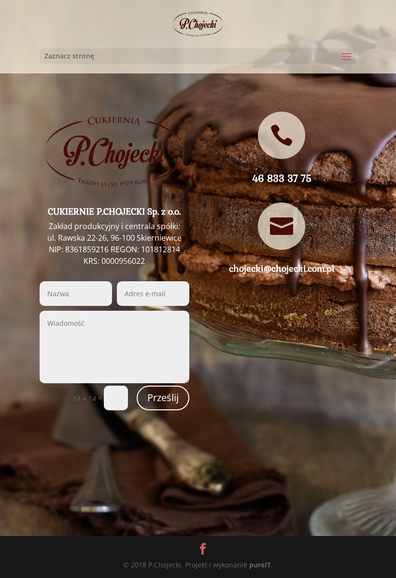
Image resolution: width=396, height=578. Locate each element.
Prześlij (163, 397)
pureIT (260, 564)
